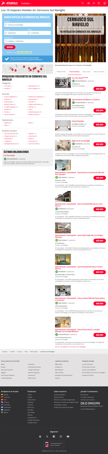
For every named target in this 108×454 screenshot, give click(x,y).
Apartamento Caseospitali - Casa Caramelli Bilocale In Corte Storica (78, 205)
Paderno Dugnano (34, 372)
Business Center (9, 104)
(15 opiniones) (71, 240)
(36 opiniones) (70, 209)
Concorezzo (32, 141)
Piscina (6, 112)
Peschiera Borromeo (34, 367)
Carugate (7, 141)
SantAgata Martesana (10, 144)
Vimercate (31, 364)
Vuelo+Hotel (31, 400)
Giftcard (30, 415)
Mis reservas (84, 395)
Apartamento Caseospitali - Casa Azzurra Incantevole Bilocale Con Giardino (79, 174)
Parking (31, 107)
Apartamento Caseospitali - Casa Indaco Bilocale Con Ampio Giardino (79, 236)
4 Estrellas (7, 86)
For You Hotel (9, 155)
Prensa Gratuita (9, 114)
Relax (30, 123)
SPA (30, 109)
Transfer (31, 102)
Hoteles (12, 352)
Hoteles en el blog (87, 375)
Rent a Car (31, 407)
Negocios (7, 123)
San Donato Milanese (7, 375)
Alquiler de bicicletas (35, 104)
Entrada (6, 29)
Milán (3, 364)
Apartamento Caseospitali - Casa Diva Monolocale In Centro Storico (79, 268)
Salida (30, 29)
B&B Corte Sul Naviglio (81, 141)
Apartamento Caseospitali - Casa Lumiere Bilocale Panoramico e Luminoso (80, 299)
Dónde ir (7, 21)
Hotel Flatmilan (78, 121)
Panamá (6, 402)
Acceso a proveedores (89, 370)
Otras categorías (33, 88)
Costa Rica (7, 405)
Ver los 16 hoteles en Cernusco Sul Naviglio (70, 347)
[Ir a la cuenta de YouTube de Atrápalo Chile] (68, 436)
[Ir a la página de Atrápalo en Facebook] (54, 436)
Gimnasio (7, 99)
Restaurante (32, 99)
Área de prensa (58, 397)
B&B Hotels (58, 364)
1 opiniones (21, 159)
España (6, 395)
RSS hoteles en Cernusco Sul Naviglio (93, 372)
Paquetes (30, 402)
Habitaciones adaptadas (36, 97)
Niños (6, 125)
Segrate (31, 133)
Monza (3, 367)
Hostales (6, 88)
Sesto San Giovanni (10, 133)
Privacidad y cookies (60, 405)
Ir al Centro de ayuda (87, 397)
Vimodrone (32, 136)
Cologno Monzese (9, 136)
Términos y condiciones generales (64, 400)
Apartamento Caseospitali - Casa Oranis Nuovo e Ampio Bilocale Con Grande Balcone (77, 331)
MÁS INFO (99, 88)
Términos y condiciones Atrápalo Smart (66, 402)
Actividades (31, 412)
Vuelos (30, 395)
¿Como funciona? (87, 364)
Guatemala (7, 407)
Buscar (10, 47)
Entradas (30, 410)
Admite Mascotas (34, 112)
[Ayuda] (98, 3)
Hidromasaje (8, 102)
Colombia (7, 397)
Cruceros (30, 405)
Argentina (7, 410)
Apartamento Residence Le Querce (86, 100)
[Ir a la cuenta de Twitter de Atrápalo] (47, 436)
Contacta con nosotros (87, 400)
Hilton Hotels (59, 372)
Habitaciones (8, 38)
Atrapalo (4, 352)
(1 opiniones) (90, 81)
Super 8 (57, 378)
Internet (6, 109)
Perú (5, 400)
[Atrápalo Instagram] (61, 436)
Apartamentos (33, 86)
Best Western (59, 370)
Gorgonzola (7, 138)
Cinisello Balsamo (6, 378)
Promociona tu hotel (88, 367)
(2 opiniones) (86, 144)
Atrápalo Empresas (33, 420)
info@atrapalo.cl (90, 409)
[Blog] (40, 436)
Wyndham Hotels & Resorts (63, 375)
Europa (19, 352)
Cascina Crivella (33, 144)
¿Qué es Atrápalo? (59, 395)
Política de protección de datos (63, 407)
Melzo (30, 138)
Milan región (34, 352)
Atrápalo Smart (32, 423)
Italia (26, 352)
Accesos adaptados (10, 97)
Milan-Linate (32, 378)
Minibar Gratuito (33, 114)
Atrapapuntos (32, 417)
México (6, 412)
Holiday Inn (58, 367)
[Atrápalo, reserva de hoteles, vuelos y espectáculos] (9, 3)
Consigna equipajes (10, 107)
